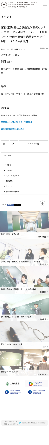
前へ (5, 143)
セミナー (9, 186)
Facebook (10, 205)
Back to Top (42, 203)
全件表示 (9, 170)
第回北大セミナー (12, 128)
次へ (14, 143)
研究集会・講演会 (12, 191)
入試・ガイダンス (12, 175)
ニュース (8, 155)
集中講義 (9, 181)
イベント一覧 (33, 143)
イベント (8, 164)
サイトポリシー (6, 430)
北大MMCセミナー (18, 49)
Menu (45, 5)
